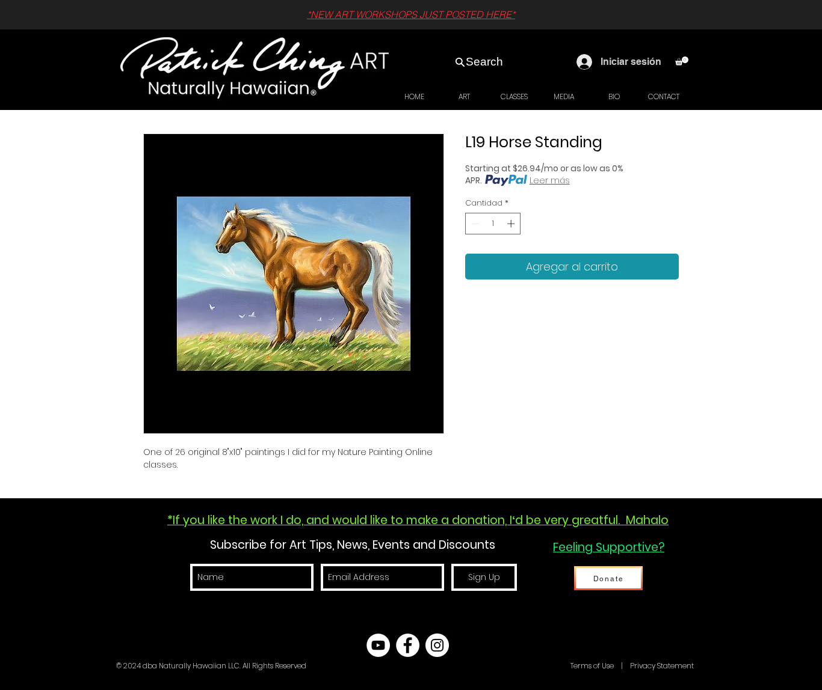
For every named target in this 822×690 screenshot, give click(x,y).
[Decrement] (474, 223)
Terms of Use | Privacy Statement (631, 666)
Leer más (550, 180)
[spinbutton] (493, 223)
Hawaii (557, 666)
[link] (681, 61)
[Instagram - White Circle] (437, 645)
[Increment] (512, 223)
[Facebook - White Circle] (407, 645)
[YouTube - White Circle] (378, 645)
